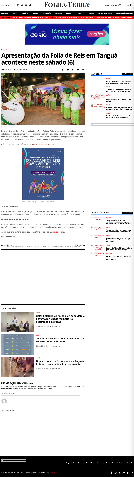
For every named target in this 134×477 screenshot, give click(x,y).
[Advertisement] (43, 277)
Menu (7, 5)
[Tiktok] (127, 473)
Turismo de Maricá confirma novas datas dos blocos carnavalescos (118, 90)
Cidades (4, 13)
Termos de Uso (102, 463)
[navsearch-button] (128, 5)
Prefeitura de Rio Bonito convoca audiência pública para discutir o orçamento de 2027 (118, 257)
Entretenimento (105, 13)
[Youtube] (123, 473)
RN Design (52, 473)
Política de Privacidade (86, 463)
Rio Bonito (109, 253)
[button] (63, 70)
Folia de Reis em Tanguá (43, 144)
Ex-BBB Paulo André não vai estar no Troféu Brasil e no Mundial (118, 116)
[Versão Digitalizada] (120, 5)
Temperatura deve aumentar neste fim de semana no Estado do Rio (60, 340)
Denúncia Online (118, 463)
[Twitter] (22, 5)
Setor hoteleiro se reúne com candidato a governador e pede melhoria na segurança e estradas (60, 318)
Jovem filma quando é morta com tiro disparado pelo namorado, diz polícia (118, 99)
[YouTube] (26, 5)
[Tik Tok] (30, 5)
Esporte (80, 13)
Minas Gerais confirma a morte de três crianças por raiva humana (118, 82)
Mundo (91, 13)
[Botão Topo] (131, 473)
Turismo (58, 13)
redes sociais (58, 232)
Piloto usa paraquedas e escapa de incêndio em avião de (31, 17)
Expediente (70, 463)
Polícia (15, 13)
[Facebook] (14, 5)
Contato (130, 463)
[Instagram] (18, 5)
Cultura (69, 13)
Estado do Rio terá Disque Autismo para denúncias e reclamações (119, 249)
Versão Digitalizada (111, 5)
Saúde (35, 13)
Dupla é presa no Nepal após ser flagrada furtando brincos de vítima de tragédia (60, 362)
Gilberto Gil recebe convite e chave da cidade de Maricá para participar (119, 108)
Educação (47, 13)
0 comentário (23, 69)
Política (25, 13)
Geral (37, 335)
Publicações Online (124, 13)
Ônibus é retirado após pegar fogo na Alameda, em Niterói (74, 17)
